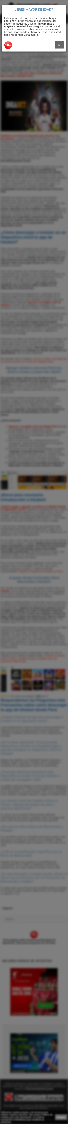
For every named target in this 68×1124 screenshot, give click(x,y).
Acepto (61, 1117)
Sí (59, 44)
